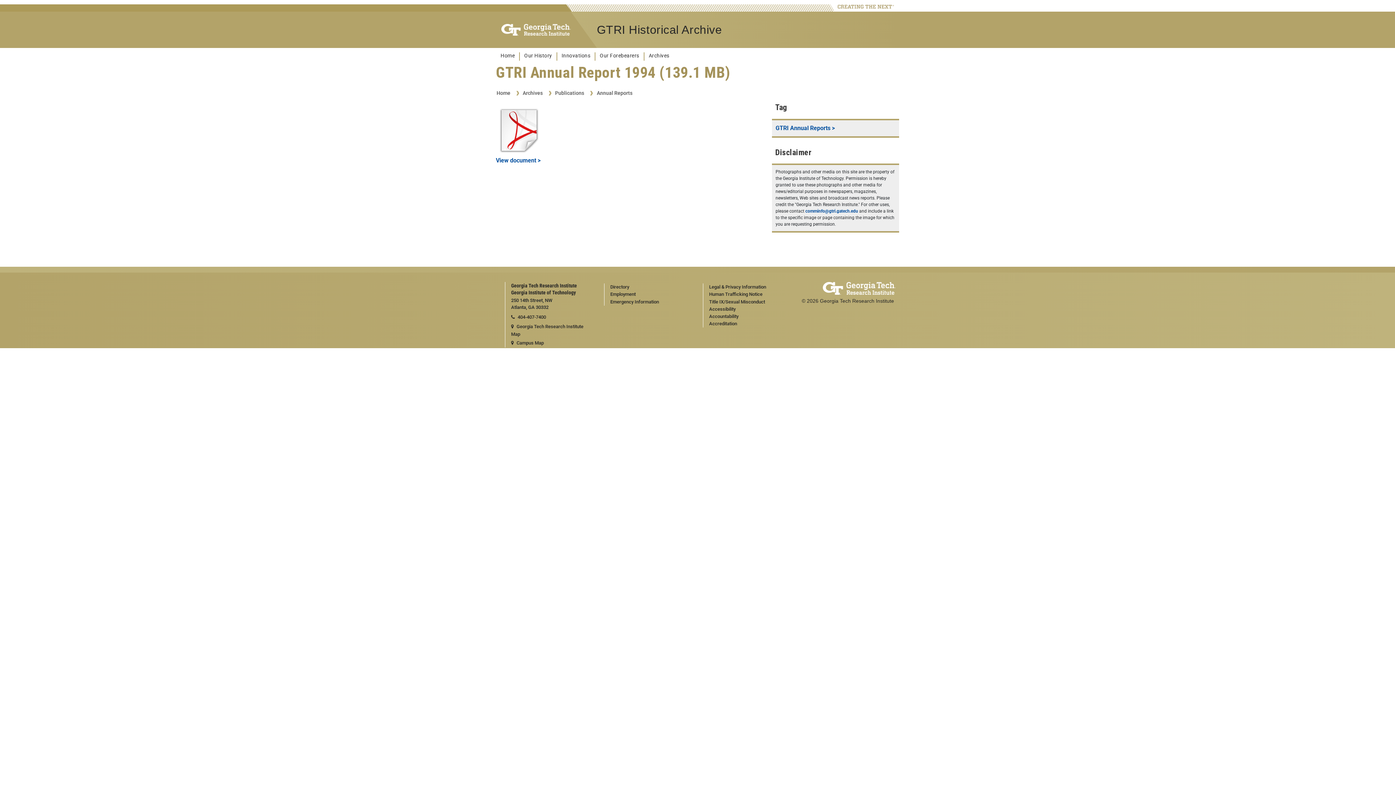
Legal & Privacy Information (737, 287)
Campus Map (530, 343)
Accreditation (723, 323)
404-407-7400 (532, 317)
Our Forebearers (619, 56)
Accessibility (722, 309)
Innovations (576, 56)
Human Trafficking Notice (736, 294)
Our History (538, 56)
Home (508, 56)
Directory (619, 287)
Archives (659, 56)
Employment (623, 294)
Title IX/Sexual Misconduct (737, 302)
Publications (569, 93)
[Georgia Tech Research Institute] (536, 30)
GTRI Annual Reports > (805, 128)
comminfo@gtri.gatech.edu (831, 211)
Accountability (724, 316)
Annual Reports (614, 93)
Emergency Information (634, 302)
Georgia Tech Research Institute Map (547, 330)
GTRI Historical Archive (659, 29)
